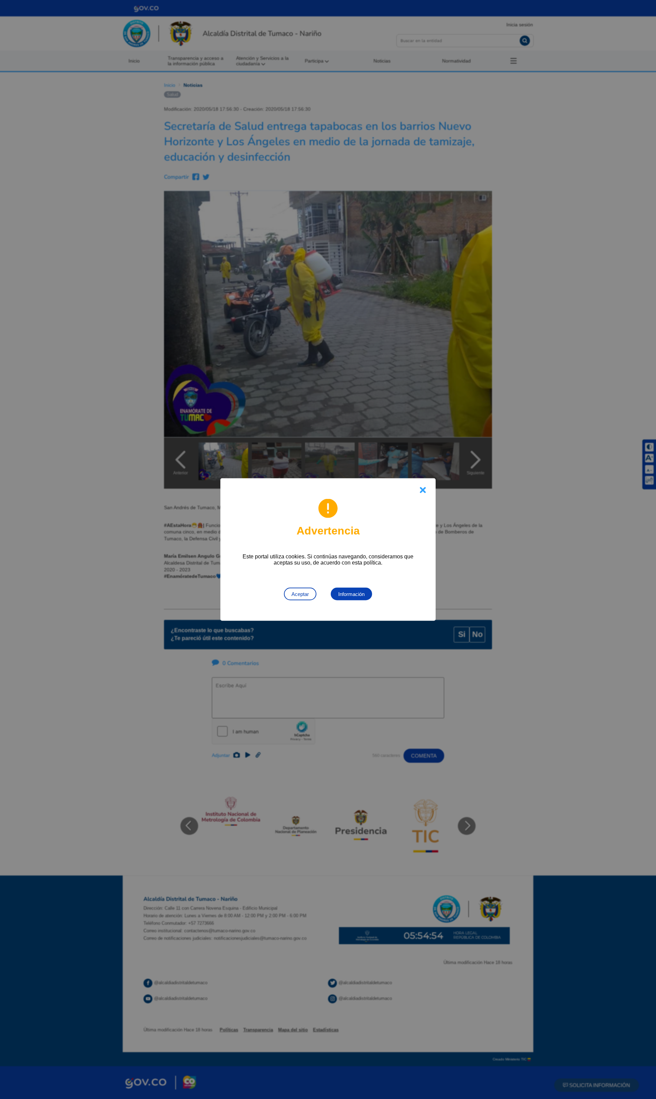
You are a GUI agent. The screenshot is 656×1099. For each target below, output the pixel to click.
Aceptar (300, 594)
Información (351, 594)
